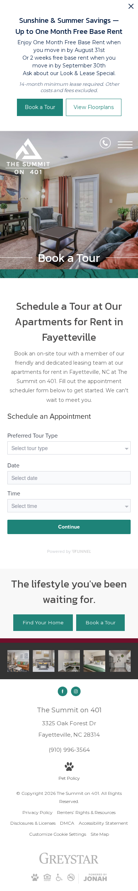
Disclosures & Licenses (33, 823)
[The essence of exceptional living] (18, 661)
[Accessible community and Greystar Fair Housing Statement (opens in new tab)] (47, 879)
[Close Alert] (131, 8)
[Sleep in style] (43, 661)
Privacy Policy (37, 812)
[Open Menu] (125, 144)
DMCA (67, 823)
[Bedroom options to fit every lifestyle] (94, 661)
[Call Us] (105, 144)
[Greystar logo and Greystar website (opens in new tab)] (69, 862)
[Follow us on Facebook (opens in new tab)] (62, 691)
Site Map (100, 834)
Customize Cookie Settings (57, 834)
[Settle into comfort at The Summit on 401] (69, 661)
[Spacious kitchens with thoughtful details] (120, 661)
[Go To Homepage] (28, 156)
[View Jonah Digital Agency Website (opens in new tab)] (95, 879)
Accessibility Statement (103, 823)
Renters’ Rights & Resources (86, 812)
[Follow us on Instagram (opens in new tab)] (76, 691)
